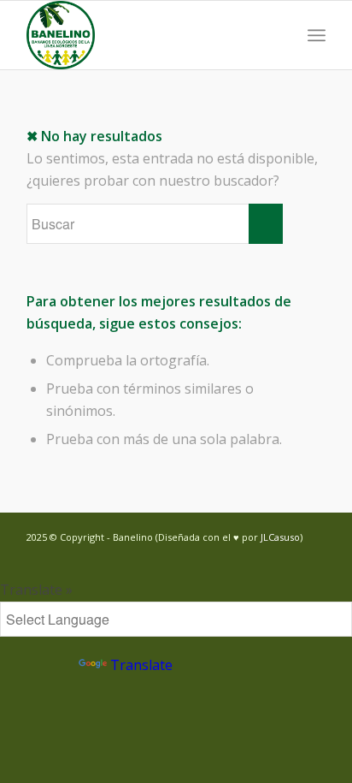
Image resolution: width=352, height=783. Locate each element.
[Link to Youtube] (313, 557)
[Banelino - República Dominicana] (146, 35)
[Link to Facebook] (287, 557)
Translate (141, 664)
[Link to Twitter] (261, 557)
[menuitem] (279, 35)
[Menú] (317, 35)
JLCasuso (280, 537)
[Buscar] (279, 35)
